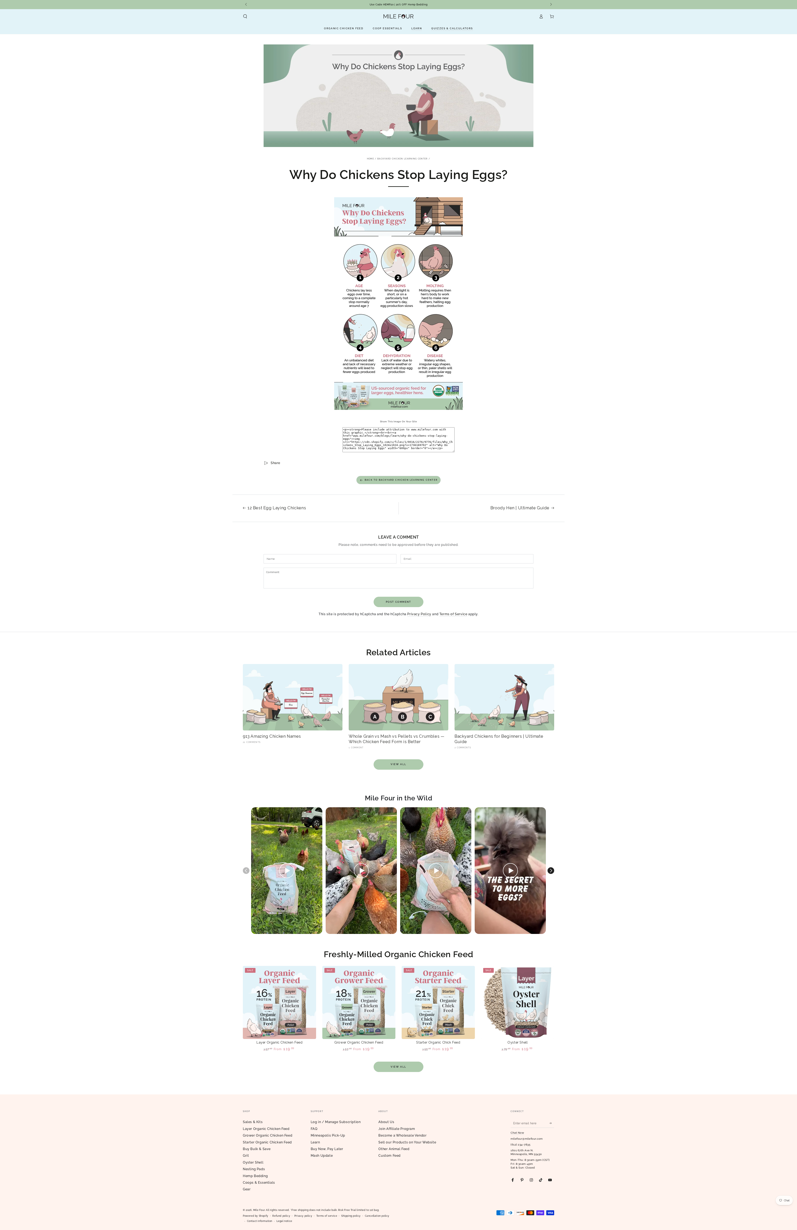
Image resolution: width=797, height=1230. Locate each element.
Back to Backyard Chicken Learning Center (401, 480)
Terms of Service (453, 614)
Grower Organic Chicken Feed (267, 1135)
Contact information (259, 1221)
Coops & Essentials (259, 1183)
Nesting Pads (254, 1169)
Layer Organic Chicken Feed (266, 1129)
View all (398, 764)
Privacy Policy (419, 614)
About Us (386, 1122)
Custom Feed (389, 1156)
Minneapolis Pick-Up (328, 1135)
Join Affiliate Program (396, 1129)
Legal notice (284, 1221)
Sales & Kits (253, 1122)
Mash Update (322, 1156)
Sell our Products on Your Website (407, 1142)
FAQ (314, 1129)
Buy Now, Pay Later (327, 1149)
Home (370, 159)
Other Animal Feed (393, 1149)
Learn (315, 1142)
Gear (247, 1189)
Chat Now (517, 1132)
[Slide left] (246, 4)
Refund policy (281, 1215)
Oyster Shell (253, 1162)
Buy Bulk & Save (257, 1149)
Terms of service (326, 1215)
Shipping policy (351, 1215)
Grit (246, 1156)
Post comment (398, 601)
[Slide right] (550, 4)
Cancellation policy (377, 1215)
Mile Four (259, 1210)
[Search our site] (245, 16)
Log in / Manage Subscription (336, 1122)
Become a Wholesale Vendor (402, 1135)
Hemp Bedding (255, 1176)
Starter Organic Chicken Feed (267, 1142)
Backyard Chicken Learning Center (402, 159)
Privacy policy (303, 1215)
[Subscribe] (551, 1123)
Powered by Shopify (255, 1215)
